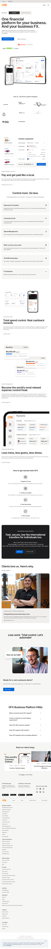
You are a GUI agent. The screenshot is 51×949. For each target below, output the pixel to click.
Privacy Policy (5, 903)
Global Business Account (7, 807)
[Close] (45, 941)
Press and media (5, 892)
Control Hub (4, 824)
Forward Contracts (6, 817)
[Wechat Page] (37, 792)
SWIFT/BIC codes (5, 853)
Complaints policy (5, 901)
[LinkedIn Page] (40, 789)
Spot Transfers (5, 815)
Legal (3, 899)
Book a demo (44, 800)
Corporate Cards (5, 811)
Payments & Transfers (6, 809)
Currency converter (6, 843)
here (23, 774)
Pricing (3, 834)
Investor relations (5, 918)
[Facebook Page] (37, 789)
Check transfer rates (6, 869)
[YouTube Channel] (40, 792)
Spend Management (6, 826)
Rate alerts (4, 849)
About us (4, 897)
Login (44, 5)
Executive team (5, 926)
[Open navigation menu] (48, 5)
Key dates (4, 916)
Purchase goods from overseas (8, 881)
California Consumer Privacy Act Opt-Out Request (12, 905)
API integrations (5, 890)
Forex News (4, 862)
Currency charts (5, 851)
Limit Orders (4, 819)
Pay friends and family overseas (8, 875)
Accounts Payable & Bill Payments (9, 828)
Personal (10, 1)
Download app (5, 873)
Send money (4, 871)
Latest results (5, 913)
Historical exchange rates (7, 847)
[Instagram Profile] (43, 792)
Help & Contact (32, 800)
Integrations (4, 832)
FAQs (22, 800)
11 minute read (22, 765)
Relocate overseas (6, 877)
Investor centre (5, 911)
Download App (5, 836)
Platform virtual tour (6, 841)
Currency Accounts (6, 822)
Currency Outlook (5, 860)
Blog (3, 864)
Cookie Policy (9, 945)
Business (4, 1)
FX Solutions (4, 813)
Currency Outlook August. (17, 768)
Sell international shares (7, 883)
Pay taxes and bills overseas (8, 879)
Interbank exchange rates (7, 845)
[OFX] (4, 5)
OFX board (4, 924)
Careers (3, 928)
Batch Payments (5, 830)
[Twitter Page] (43, 789)
